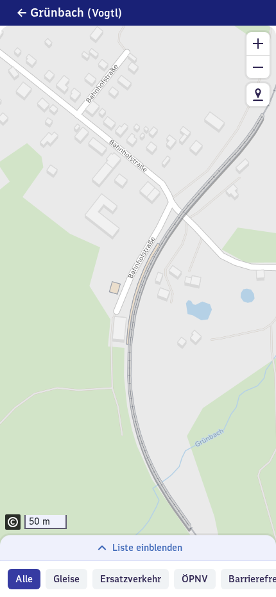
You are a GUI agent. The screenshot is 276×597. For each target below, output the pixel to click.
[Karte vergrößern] (258, 43)
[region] (138, 293)
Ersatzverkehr (130, 579)
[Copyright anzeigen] (13, 522)
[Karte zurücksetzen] (258, 94)
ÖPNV (195, 579)
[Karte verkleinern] (258, 66)
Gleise (66, 579)
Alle (24, 579)
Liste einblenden (147, 547)
